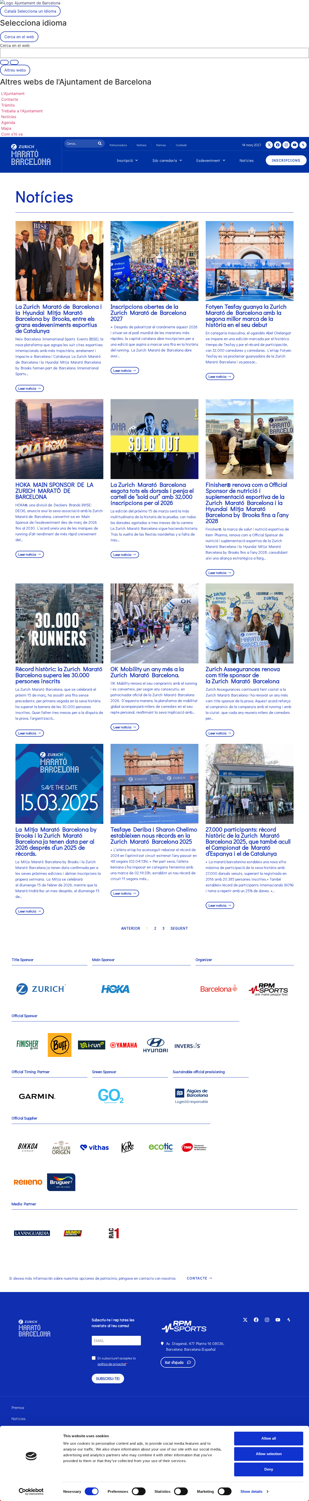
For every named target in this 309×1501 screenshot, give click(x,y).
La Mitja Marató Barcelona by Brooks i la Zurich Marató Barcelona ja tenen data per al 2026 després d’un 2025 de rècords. (55, 841)
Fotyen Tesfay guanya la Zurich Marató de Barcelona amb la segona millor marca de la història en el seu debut (246, 315)
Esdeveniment (208, 160)
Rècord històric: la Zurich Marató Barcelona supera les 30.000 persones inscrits (58, 675)
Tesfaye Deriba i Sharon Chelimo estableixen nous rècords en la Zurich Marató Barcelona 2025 (154, 835)
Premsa (161, 145)
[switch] (139, 1491)
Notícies (141, 145)
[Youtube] (294, 145)
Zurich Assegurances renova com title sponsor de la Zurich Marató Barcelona (243, 675)
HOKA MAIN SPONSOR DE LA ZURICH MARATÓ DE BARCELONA (54, 491)
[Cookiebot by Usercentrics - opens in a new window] (31, 1491)
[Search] (101, 143)
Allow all (268, 1438)
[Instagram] (286, 145)
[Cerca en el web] (14, 62)
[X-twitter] (269, 145)
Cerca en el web (15, 45)
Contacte (181, 145)
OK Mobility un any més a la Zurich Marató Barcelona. (147, 672)
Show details (251, 1491)
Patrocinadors (118, 145)
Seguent (179, 928)
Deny (268, 1469)
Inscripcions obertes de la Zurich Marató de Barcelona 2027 (148, 312)
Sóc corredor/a (165, 160)
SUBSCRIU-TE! (108, 1378)
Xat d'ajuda (174, 1362)
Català (30, 11)
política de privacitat (112, 1364)
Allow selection (269, 1454)
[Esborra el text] (4, 62)
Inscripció (125, 160)
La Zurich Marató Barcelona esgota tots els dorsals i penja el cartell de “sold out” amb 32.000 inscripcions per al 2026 (152, 494)
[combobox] (80, 143)
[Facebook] (277, 145)
